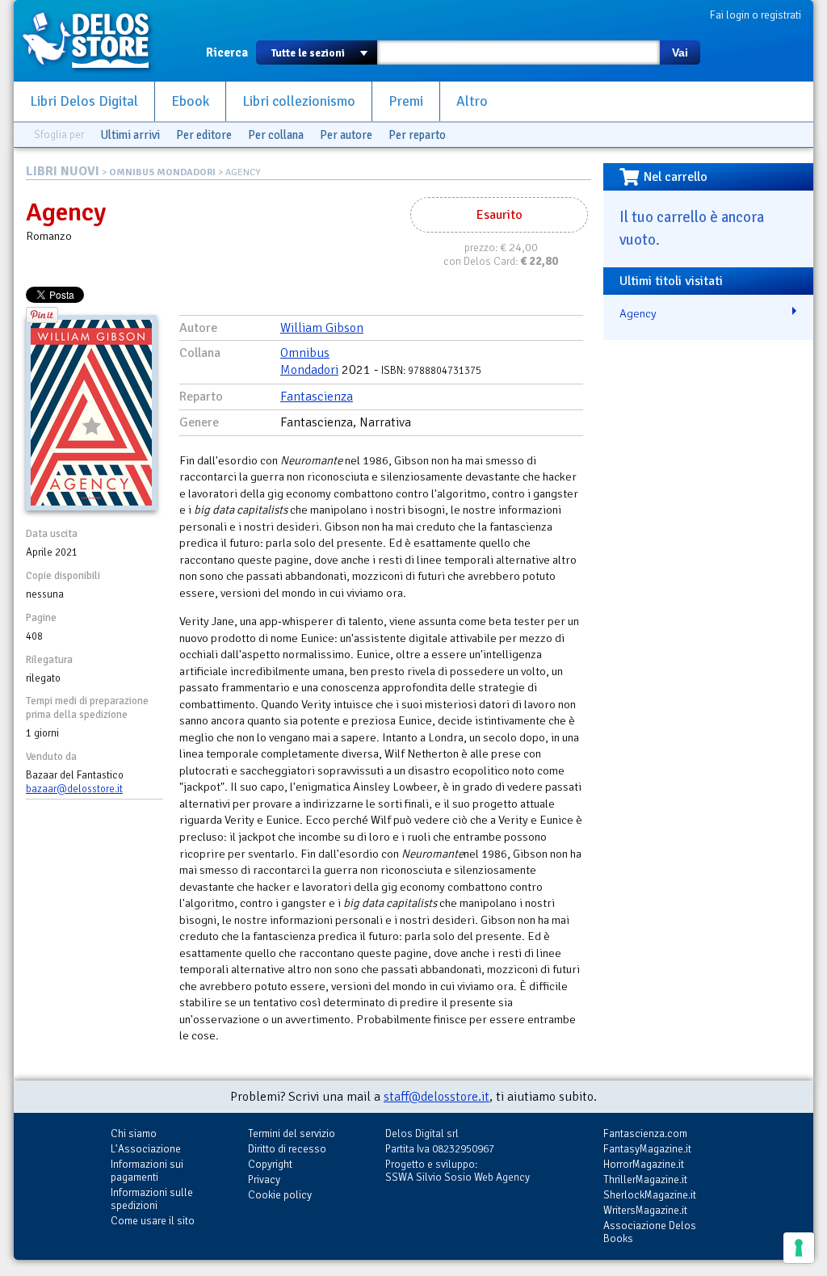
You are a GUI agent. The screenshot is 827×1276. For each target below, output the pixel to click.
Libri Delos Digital (84, 101)
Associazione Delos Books (649, 1232)
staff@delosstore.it (436, 1097)
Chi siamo (134, 1133)
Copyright (270, 1164)
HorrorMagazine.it (643, 1164)
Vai (680, 52)
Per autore (346, 135)
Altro (472, 101)
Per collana (276, 135)
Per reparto (417, 135)
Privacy (264, 1179)
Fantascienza (316, 396)
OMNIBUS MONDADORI (162, 172)
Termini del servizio (291, 1133)
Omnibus (305, 353)
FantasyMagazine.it (647, 1149)
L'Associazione (146, 1149)
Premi (405, 101)
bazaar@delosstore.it (74, 789)
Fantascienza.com (645, 1133)
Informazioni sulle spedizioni (152, 1199)
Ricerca (227, 52)
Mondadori (309, 370)
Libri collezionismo (298, 101)
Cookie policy (280, 1195)
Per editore (204, 135)
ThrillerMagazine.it (645, 1179)
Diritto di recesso (287, 1149)
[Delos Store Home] (94, 40)
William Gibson (321, 328)
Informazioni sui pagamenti (147, 1170)
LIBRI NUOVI (62, 171)
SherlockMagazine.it (649, 1195)
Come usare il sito (153, 1221)
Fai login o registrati (755, 15)
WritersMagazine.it (645, 1210)
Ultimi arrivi (130, 135)
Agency (638, 313)
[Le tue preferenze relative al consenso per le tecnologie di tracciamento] (798, 1247)
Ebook (190, 101)
